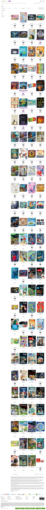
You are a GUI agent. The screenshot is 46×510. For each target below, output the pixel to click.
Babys (26, 498)
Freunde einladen (3, 498)
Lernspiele (12, 491)
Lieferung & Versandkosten (19, 497)
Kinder (26, 499)
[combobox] (39, 3)
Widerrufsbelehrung (10, 498)
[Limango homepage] (3, 1)
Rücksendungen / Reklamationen (19, 498)
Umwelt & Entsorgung (18, 499)
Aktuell (33, 497)
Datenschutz (9, 499)
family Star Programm (3, 497)
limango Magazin (3, 499)
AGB (8, 497)
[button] (43, 1)
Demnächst (34, 498)
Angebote (27, 497)
